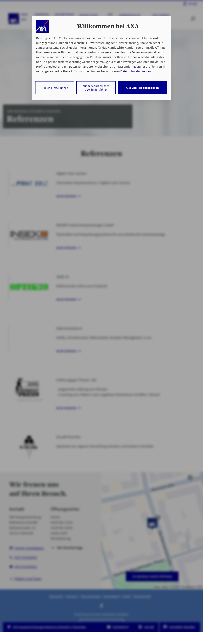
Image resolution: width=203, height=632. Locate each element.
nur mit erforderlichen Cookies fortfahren (96, 87)
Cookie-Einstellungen (55, 88)
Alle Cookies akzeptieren (142, 88)
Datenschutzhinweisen (135, 71)
